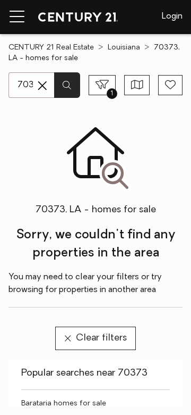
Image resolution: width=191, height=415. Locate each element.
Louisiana (124, 48)
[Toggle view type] (137, 85)
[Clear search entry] (42, 86)
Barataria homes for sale (63, 404)
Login (172, 16)
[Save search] (170, 85)
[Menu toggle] (16, 17)
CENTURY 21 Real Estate (51, 48)
